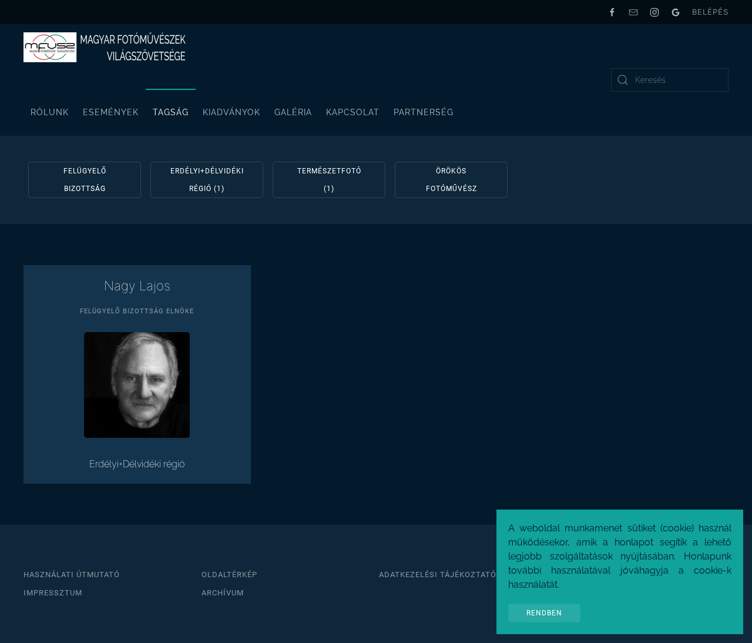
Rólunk (50, 112)
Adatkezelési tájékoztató (437, 574)
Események (111, 112)
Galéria (293, 112)
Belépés (710, 11)
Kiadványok (231, 112)
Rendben (544, 613)
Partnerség (424, 112)
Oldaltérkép (229, 574)
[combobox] (669, 80)
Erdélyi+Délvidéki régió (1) (207, 180)
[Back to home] (106, 47)
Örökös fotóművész (451, 180)
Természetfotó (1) (329, 180)
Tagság (171, 112)
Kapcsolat (353, 112)
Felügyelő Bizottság (84, 180)
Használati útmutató (72, 574)
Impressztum (53, 592)
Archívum (223, 592)
